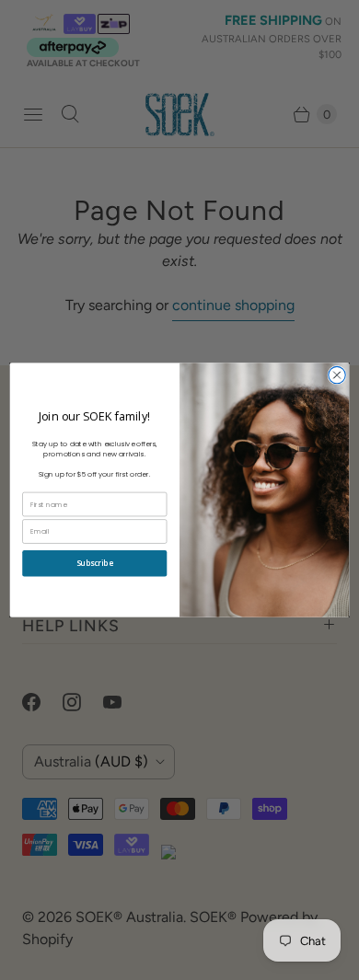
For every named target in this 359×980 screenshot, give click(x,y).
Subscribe (94, 564)
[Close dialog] (337, 374)
